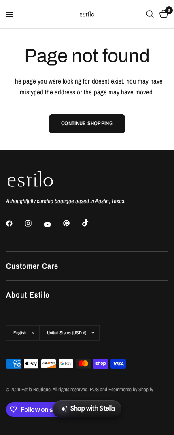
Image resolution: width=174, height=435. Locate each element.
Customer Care (32, 265)
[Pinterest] (72, 223)
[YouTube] (53, 224)
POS (94, 389)
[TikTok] (91, 223)
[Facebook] (15, 223)
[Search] (150, 14)
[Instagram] (34, 223)
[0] (162, 14)
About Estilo (28, 294)
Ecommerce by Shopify (130, 389)
